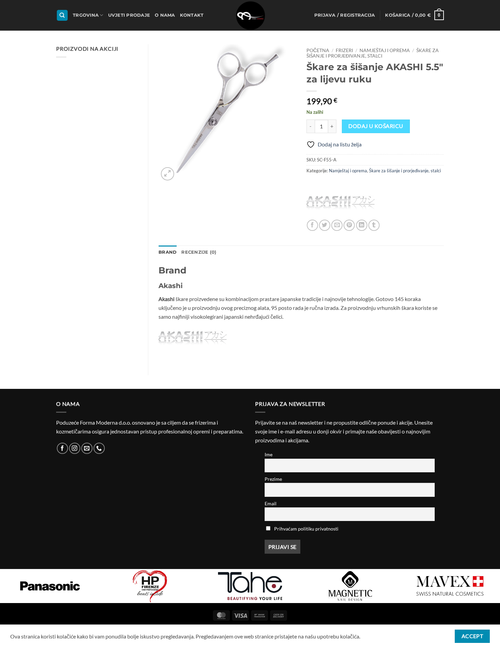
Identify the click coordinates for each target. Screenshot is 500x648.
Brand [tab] (168, 252)
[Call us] (99, 448)
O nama (165, 15)
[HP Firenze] (150, 586)
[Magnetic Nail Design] (350, 586)
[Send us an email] (87, 448)
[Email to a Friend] (337, 225)
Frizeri (344, 50)
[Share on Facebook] (312, 225)
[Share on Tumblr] (374, 225)
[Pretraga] (62, 15)
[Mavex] (450, 586)
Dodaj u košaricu (375, 126)
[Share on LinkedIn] (361, 225)
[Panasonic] (50, 586)
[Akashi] (340, 203)
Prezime (273, 479)
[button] (344, 15)
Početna (317, 50)
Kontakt (192, 15)
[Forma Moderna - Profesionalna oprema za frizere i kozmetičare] (250, 15)
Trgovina (86, 15)
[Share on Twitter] (324, 225)
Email (271, 503)
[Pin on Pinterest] (349, 225)
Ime (268, 454)
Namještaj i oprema (385, 50)
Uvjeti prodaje (129, 15)
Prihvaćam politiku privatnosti (306, 529)
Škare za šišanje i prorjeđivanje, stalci (372, 53)
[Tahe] (250, 586)
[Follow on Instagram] (74, 448)
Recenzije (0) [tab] (198, 252)
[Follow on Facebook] (62, 448)
